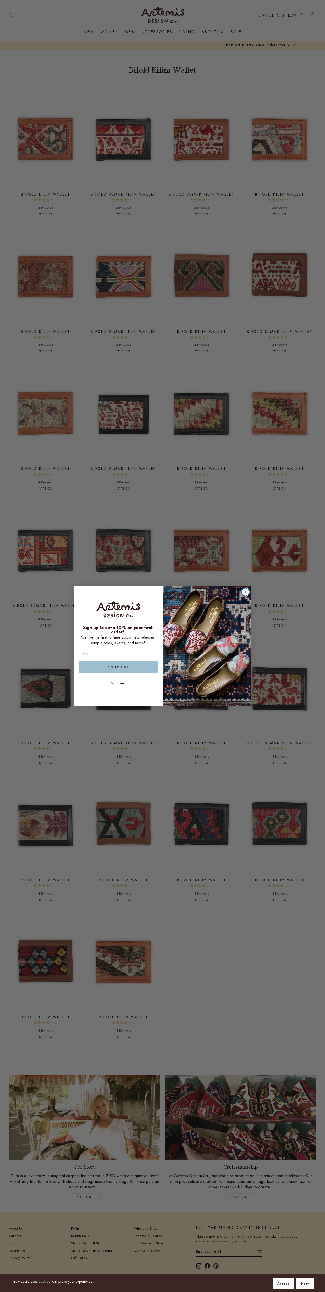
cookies (44, 1281)
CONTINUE (118, 667)
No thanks (118, 683)
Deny (305, 1283)
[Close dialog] (245, 592)
